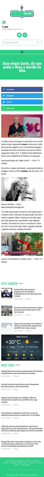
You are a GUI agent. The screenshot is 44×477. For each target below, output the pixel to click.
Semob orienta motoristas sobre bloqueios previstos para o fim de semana (28, 309)
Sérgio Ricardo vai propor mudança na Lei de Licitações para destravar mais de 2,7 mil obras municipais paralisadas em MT (21, 443)
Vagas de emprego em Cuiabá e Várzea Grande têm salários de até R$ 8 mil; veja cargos (28, 325)
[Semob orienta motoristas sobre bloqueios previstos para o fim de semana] (6, 315)
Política (28, 299)
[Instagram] (24, 35)
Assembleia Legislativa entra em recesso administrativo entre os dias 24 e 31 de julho (20, 414)
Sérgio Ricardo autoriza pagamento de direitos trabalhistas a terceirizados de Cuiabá (27, 292)
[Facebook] (19, 35)
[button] (22, 52)
